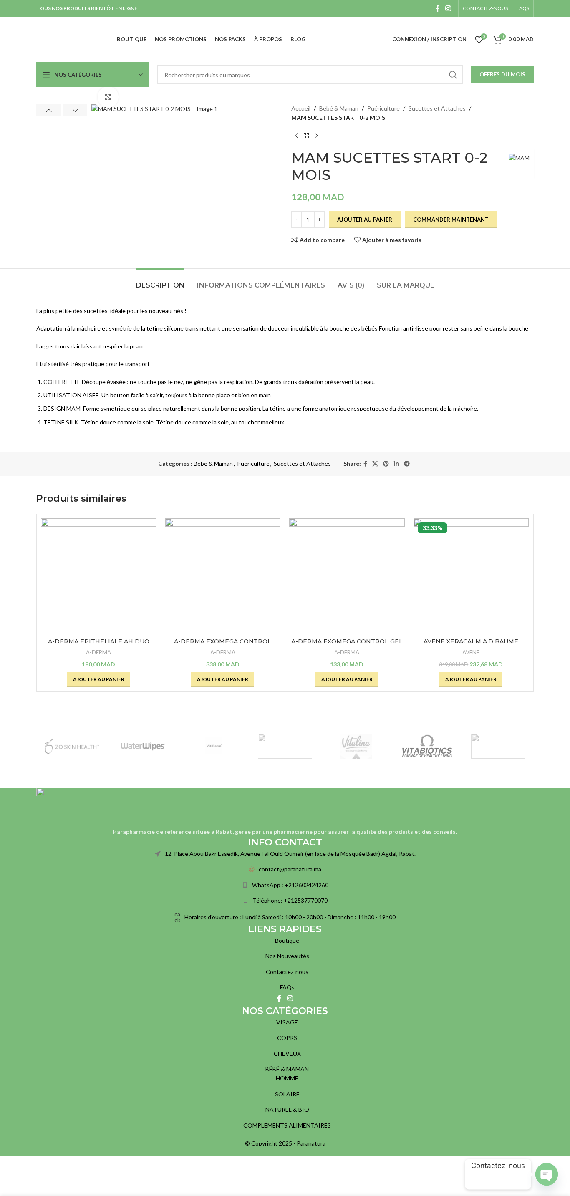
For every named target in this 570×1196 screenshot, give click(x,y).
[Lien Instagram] (448, 8)
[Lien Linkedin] (396, 463)
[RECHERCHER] (453, 74)
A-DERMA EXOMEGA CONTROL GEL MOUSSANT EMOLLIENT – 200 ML (347, 646)
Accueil (300, 108)
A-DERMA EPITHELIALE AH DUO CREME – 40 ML (98, 646)
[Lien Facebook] (437, 8)
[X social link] (375, 463)
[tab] (160, 281)
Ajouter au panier (364, 219)
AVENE (470, 652)
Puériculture (383, 108)
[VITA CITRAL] (498, 746)
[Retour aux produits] (306, 136)
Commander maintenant (451, 219)
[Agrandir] (108, 96)
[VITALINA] (355, 746)
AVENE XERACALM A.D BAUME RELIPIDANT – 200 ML (471, 646)
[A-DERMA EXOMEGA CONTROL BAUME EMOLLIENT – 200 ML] (223, 576)
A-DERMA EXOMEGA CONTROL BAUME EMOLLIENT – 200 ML (222, 646)
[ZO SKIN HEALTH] (71, 746)
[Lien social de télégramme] (406, 463)
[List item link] (285, 869)
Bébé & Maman (338, 108)
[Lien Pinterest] (386, 463)
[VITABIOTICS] (426, 746)
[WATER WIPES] (142, 746)
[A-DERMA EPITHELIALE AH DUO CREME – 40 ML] (98, 576)
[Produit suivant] (316, 136)
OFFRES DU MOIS (502, 74)
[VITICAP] (285, 746)
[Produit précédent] (296, 136)
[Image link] (119, 806)
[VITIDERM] (214, 746)
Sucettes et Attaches (437, 108)
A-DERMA (98, 652)
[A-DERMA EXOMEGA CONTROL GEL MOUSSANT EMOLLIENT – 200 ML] (347, 576)
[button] (48, 110)
